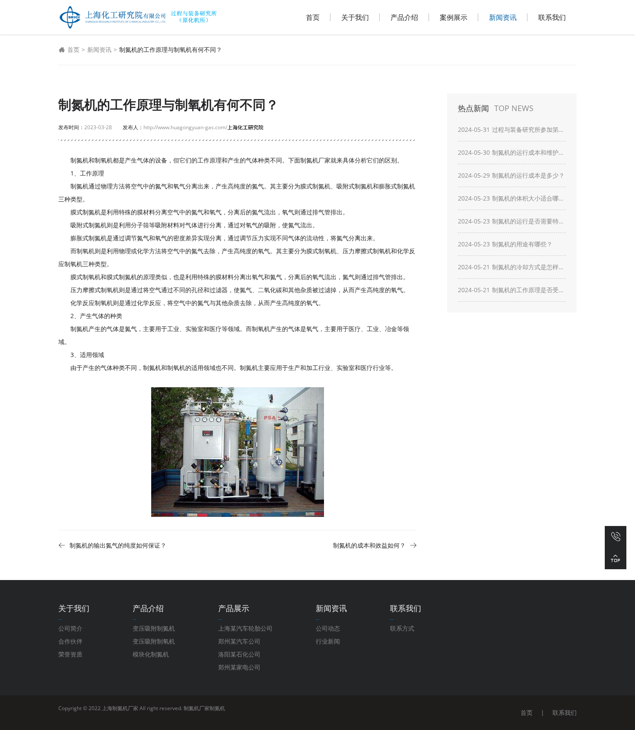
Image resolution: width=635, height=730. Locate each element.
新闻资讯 (503, 17)
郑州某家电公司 (239, 667)
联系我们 (552, 17)
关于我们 (355, 17)
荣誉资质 (70, 654)
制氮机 (217, 708)
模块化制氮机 (151, 654)
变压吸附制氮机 (154, 628)
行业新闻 (328, 641)
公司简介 (70, 628)
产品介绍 (404, 17)
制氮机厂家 (315, 160)
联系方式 (402, 628)
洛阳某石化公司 (239, 654)
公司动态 (328, 628)
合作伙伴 (70, 641)
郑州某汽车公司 (239, 641)
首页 (313, 17)
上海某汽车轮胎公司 (245, 628)
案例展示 (453, 17)
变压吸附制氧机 (154, 641)
